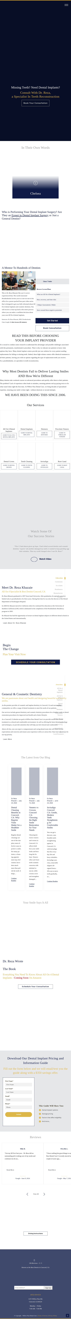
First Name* (9, 1081)
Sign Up (48, 1288)
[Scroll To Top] (67, 1315)
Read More (10, 1170)
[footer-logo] (35, 1276)
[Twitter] (35, 1282)
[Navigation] (66, 5)
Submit (18, 1114)
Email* (7, 1096)
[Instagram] (31, 1282)
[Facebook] (28, 1282)
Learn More (7, 739)
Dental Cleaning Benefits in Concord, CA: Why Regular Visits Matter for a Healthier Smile (16, 818)
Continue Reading (14, 879)
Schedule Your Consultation (35, 662)
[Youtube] (43, 1282)
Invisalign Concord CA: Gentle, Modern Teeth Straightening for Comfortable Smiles (52, 817)
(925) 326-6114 (35, 1295)
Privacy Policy (53, 1315)
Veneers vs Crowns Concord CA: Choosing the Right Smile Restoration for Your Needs (34, 818)
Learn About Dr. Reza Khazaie (14, 623)
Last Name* (9, 1088)
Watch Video (45, 559)
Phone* (7, 1104)
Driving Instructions (35, 1233)
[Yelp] (39, 1282)
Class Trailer (47, 281)
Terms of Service (42, 1315)
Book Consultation (52, 328)
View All (36, 1194)
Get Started (52, 320)
